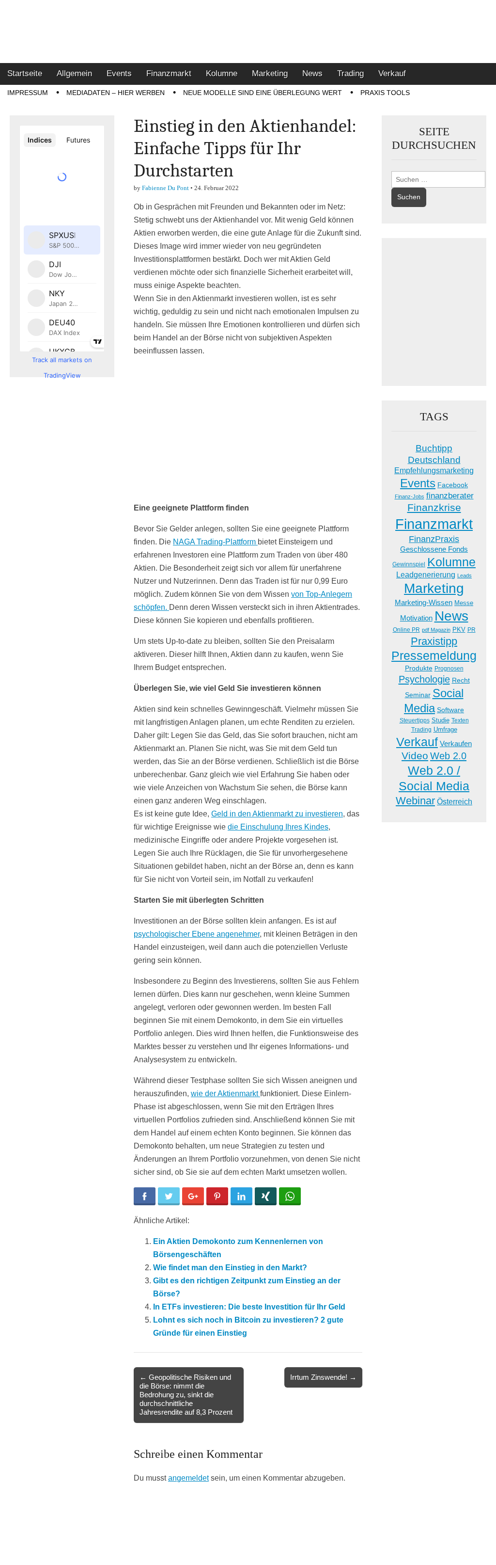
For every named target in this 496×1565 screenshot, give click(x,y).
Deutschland (434, 460)
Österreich (454, 802)
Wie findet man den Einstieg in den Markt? (230, 1267)
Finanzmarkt (168, 73)
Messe (463, 603)
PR (471, 629)
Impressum (27, 92)
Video (415, 756)
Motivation (416, 618)
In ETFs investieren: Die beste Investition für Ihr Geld (249, 1307)
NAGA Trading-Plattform (215, 542)
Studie (441, 720)
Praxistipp (434, 641)
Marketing (270, 73)
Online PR (406, 629)
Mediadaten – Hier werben (115, 92)
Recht (461, 680)
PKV (458, 629)
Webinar (415, 801)
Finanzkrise (434, 507)
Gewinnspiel (408, 564)
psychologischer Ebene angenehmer (197, 934)
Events (119, 73)
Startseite (24, 73)
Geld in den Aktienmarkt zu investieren (277, 814)
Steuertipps (415, 720)
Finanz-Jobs (409, 496)
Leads (464, 575)
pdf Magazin (436, 630)
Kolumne (221, 73)
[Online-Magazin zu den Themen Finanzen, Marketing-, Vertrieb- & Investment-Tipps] (248, 31)
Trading (350, 73)
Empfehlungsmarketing (434, 470)
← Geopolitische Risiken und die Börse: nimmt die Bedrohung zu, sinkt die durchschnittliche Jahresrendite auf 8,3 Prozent (186, 1395)
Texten (460, 720)
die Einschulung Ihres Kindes (278, 827)
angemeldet (188, 1478)
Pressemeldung (434, 655)
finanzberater (450, 495)
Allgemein (74, 73)
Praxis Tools (385, 92)
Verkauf (392, 73)
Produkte (419, 668)
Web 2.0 (448, 756)
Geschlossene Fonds (434, 549)
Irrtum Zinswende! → (323, 1377)
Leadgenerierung (425, 574)
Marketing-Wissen (423, 602)
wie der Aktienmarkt (225, 1093)
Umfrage (445, 729)
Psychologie (424, 679)
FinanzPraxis (434, 539)
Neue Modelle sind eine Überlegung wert (262, 92)
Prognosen (449, 668)
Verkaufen (456, 743)
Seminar (418, 695)
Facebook (452, 485)
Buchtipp (434, 448)
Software (450, 710)
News (312, 73)
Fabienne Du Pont (165, 188)
